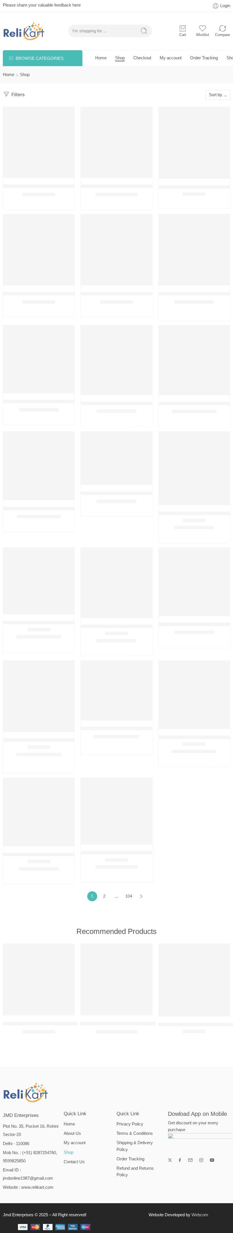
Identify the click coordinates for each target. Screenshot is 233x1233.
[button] (27, 172)
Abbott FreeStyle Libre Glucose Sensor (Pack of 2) (135, 852)
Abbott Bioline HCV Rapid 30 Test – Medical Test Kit (136, 493)
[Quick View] (39, 172)
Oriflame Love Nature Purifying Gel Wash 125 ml (55, 293)
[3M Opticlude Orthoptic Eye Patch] (194, 249)
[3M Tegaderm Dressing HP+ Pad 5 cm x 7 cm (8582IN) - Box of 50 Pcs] (38, 359)
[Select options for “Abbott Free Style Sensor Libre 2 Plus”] (27, 726)
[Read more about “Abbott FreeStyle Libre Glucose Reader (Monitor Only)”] (27, 840)
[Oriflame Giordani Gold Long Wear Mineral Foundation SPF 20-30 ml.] (194, 143)
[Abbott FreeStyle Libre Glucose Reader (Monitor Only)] (38, 812)
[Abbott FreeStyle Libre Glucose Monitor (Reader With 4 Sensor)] (194, 695)
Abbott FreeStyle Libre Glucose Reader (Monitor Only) (60, 854)
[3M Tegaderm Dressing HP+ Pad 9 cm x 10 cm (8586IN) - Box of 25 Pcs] (116, 360)
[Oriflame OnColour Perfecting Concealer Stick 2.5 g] (116, 249)
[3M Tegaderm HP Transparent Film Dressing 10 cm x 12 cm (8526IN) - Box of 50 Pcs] (38, 466)
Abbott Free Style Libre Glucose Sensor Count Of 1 (135, 626)
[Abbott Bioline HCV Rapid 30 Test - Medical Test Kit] (116, 458)
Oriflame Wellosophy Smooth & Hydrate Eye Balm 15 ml (63, 186)
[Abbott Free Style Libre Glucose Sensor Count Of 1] (116, 583)
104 (128, 896)
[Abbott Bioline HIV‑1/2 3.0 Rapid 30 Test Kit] (194, 468)
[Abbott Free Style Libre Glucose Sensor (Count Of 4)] (38, 581)
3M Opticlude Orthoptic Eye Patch (195, 293)
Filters (17, 94)
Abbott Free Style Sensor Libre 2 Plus (43, 740)
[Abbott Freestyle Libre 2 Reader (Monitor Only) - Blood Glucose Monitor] (116, 690)
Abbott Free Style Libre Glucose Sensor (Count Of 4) (59, 622)
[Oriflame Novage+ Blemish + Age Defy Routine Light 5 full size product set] (116, 142)
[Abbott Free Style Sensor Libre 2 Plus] (38, 696)
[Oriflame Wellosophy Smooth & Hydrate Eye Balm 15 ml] (38, 142)
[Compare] (50, 172)
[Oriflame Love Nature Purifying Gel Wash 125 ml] (38, 249)
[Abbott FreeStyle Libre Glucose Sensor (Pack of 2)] (116, 811)
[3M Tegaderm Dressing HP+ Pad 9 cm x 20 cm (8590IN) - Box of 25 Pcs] (194, 360)
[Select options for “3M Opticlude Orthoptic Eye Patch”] (183, 280)
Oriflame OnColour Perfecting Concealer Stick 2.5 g (136, 293)
